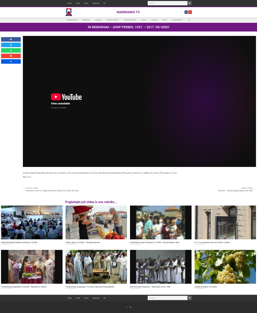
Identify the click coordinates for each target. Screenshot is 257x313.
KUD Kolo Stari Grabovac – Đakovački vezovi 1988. (150, 287)
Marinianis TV (128, 12)
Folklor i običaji (112, 20)
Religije (154, 20)
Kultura (98, 20)
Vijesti (143, 20)
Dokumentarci (72, 20)
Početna (69, 3)
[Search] (189, 3)
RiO (104, 3)
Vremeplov (86, 20)
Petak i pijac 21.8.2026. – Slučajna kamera (83, 242)
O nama (86, 3)
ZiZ (189, 20)
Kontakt (78, 3)
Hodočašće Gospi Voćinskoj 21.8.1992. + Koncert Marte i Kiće (154, 242)
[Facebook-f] (186, 12)
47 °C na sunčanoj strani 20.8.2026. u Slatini (212, 242)
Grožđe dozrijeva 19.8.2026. (206, 287)
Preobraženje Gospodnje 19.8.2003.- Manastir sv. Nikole (23, 287)
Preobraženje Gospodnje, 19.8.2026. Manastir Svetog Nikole (90, 287)
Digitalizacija (95, 3)
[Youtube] (190, 12)
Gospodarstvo (177, 20)
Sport (165, 20)
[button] (11, 39)
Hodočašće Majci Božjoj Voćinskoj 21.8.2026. (19, 242)
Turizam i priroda (130, 20)
